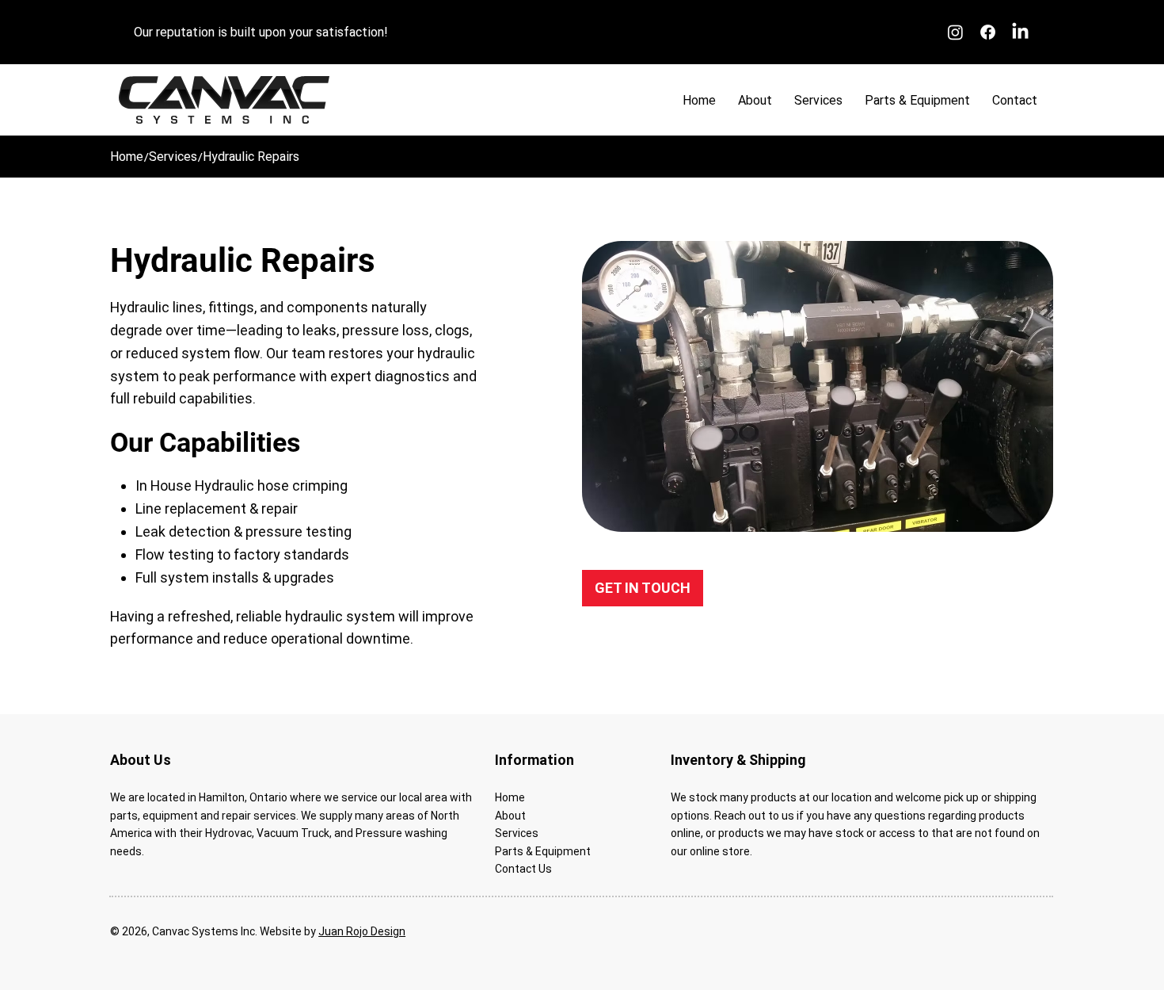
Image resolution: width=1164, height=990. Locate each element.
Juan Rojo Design (361, 931)
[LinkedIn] (1020, 32)
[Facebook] (988, 32)
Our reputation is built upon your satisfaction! (261, 32)
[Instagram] (955, 32)
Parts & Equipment (543, 851)
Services (516, 833)
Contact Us (523, 868)
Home (510, 797)
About (510, 815)
